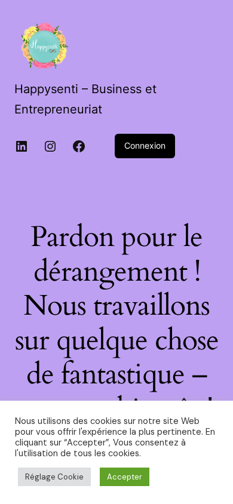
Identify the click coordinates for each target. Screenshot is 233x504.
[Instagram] (50, 146)
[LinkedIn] (21, 146)
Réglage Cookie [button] (54, 477)
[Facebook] (79, 146)
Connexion (144, 145)
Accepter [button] (124, 477)
